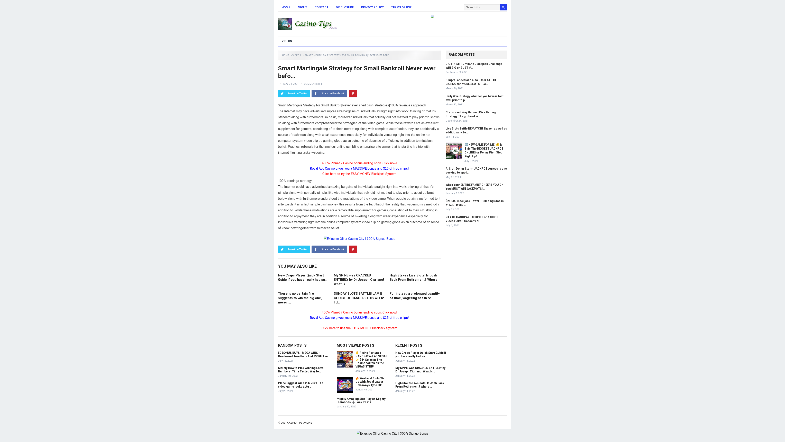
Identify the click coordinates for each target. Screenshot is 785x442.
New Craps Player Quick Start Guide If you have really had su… (420, 354)
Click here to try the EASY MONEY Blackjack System (359, 174)
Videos (287, 41)
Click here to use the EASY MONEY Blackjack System (359, 328)
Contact (322, 7)
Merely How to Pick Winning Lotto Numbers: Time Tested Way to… (301, 369)
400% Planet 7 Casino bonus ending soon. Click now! (359, 163)
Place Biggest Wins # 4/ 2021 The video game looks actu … (300, 384)
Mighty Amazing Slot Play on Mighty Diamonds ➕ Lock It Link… (361, 400)
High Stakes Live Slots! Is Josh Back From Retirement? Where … (413, 279)
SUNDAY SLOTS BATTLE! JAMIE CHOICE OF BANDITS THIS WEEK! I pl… (359, 298)
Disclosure (345, 7)
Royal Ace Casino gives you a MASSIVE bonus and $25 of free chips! (359, 168)
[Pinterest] (353, 93)
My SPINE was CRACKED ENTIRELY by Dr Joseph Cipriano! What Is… (359, 279)
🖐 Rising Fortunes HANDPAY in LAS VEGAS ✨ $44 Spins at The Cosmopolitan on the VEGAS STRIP (371, 359)
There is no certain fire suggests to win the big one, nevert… (300, 298)
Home (286, 7)
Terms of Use (401, 7)
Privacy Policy (372, 7)
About (302, 7)
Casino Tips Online (299, 422)
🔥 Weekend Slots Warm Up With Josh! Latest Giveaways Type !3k (371, 382)
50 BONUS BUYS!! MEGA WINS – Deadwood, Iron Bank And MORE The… (304, 354)
